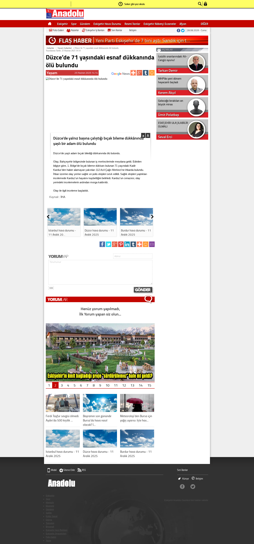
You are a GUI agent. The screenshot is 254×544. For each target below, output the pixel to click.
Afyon (183, 24)
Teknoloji (50, 523)
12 (124, 385)
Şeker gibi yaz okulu (134, 4)
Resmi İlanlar (132, 24)
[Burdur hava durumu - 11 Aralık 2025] (136, 224)
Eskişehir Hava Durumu (107, 24)
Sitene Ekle (69, 470)
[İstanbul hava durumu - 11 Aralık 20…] (64, 224)
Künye (185, 478)
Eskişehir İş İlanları (95, 30)
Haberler (50, 48)
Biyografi (50, 527)
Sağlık (49, 513)
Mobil (54, 470)
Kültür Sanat (51, 516)
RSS (84, 470)
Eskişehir (62, 24)
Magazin (50, 502)
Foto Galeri (58, 30)
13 (132, 385)
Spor (74, 24)
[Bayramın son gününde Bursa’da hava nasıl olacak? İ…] (100, 410)
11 (116, 385)
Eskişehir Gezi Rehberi (56, 530)
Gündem (85, 24)
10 (107, 385)
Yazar (48, 540)
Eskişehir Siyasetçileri (56, 533)
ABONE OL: (106, 74)
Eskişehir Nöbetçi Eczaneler (160, 24)
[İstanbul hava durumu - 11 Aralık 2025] (63, 446)
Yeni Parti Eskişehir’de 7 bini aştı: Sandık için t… (143, 40)
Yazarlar (75, 30)
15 (149, 385)
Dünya (49, 520)
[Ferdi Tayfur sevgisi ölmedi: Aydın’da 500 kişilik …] (63, 410)
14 (141, 385)
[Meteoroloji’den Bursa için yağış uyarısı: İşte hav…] (137, 410)
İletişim (133, 30)
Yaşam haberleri (65, 48)
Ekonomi (50, 506)
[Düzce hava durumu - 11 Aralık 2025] (100, 224)
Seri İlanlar (116, 30)
